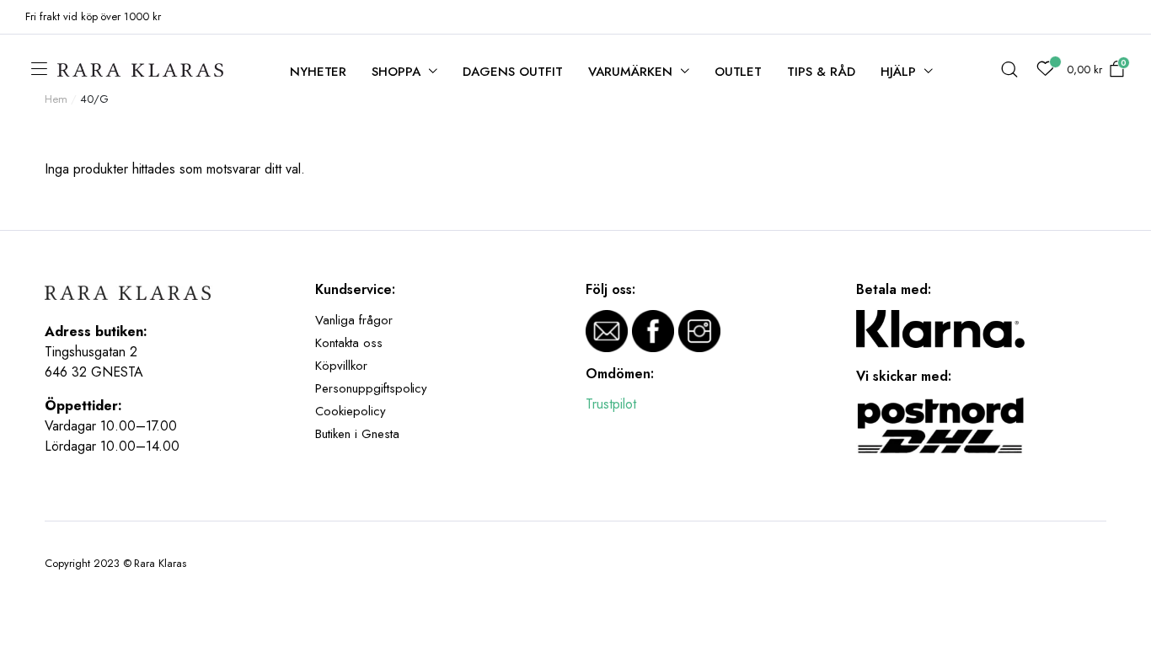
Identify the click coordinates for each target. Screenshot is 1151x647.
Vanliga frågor (354, 320)
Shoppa (396, 71)
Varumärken (630, 71)
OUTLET (739, 71)
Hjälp (898, 71)
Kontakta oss (349, 343)
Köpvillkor (341, 365)
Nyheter (318, 71)
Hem (56, 99)
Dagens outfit (513, 71)
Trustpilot (611, 404)
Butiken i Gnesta (357, 434)
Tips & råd (821, 71)
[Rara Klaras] (141, 70)
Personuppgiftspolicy (371, 388)
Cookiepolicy (350, 411)
